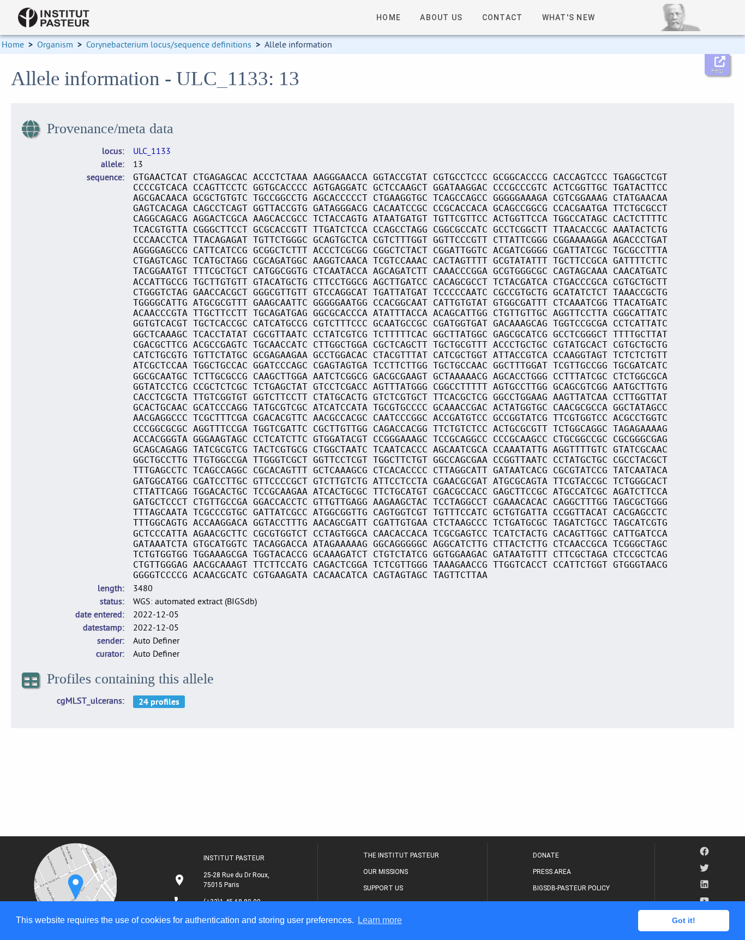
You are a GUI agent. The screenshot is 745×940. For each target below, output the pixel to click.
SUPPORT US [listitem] (383, 888)
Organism (55, 44)
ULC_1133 (152, 150)
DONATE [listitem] (546, 855)
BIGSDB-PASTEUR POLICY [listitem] (571, 888)
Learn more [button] (380, 920)
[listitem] (222, 880)
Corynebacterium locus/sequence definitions (168, 44)
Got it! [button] (683, 920)
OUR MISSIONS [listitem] (385, 872)
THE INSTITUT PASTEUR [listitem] (401, 855)
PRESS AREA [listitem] (552, 872)
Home (13, 44)
